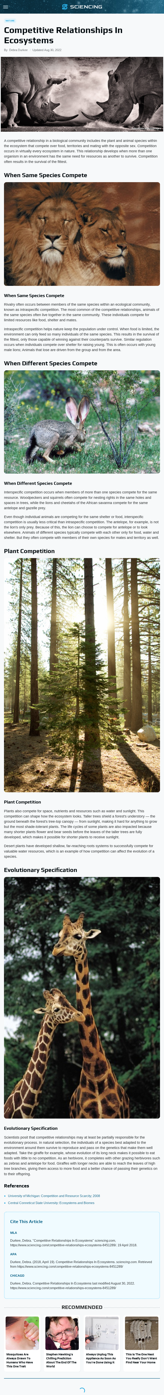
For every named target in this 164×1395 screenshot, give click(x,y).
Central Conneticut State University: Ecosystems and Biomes (51, 1203)
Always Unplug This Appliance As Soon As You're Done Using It (101, 1358)
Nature (10, 20)
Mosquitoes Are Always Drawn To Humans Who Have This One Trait (19, 1360)
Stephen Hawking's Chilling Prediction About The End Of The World (61, 1360)
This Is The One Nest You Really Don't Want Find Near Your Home (141, 1358)
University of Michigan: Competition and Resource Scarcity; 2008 (54, 1196)
